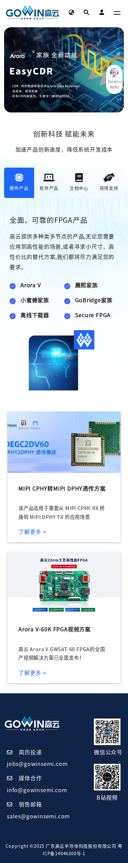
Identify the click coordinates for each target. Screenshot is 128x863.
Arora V (30, 285)
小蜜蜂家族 (34, 300)
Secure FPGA (93, 315)
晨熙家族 (86, 285)
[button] (114, 79)
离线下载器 (34, 315)
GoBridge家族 (94, 300)
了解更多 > (32, 532)
